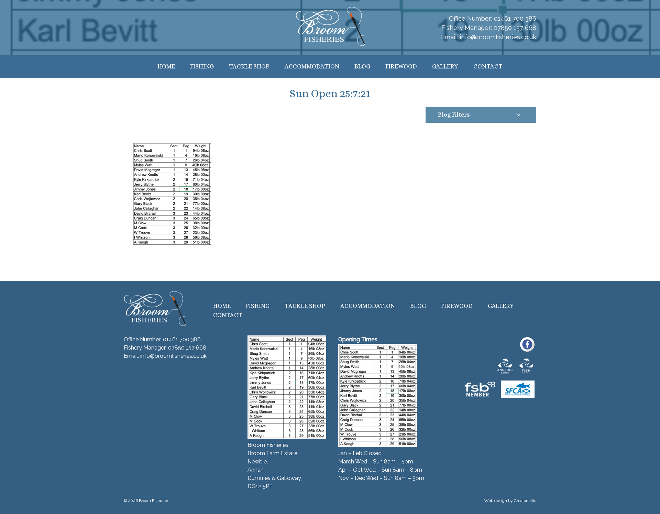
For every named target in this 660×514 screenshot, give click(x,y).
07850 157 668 (515, 27)
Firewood (401, 66)
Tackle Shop (249, 66)
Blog (362, 66)
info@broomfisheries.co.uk (498, 37)
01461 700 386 (515, 18)
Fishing (202, 66)
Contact (488, 66)
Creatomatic (525, 500)
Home (166, 66)
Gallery (445, 66)
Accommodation (312, 66)
